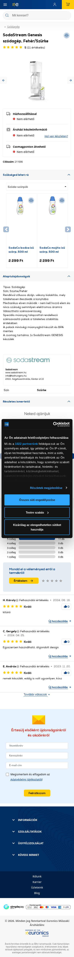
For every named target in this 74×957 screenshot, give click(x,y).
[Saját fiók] (55, 4)
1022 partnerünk (26, 443)
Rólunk (37, 876)
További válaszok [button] (36, 694)
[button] (3, 80)
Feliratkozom (37, 793)
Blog (37, 893)
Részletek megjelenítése (46, 487)
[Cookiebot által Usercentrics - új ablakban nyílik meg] (53, 424)
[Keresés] (66, 16)
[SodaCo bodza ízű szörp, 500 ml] (22, 221)
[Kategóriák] (5, 4)
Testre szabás (35, 512)
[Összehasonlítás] (31, 200)
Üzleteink (37, 887)
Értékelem (20, 580)
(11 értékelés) (35, 47)
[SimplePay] (37, 906)
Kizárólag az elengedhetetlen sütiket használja (37, 527)
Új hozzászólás (58, 621)
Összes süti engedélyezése (37, 499)
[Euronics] (13, 4)
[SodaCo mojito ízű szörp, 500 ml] (52, 221)
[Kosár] (68, 4)
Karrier (37, 882)
